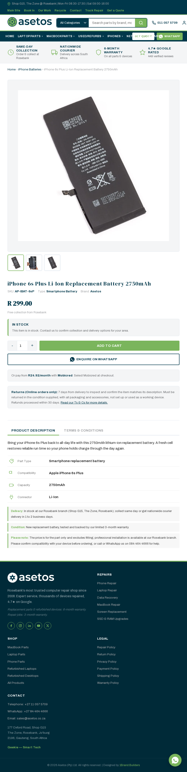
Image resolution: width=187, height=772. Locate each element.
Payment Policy (108, 668)
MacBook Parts (59, 36)
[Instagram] (20, 625)
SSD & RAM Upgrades (112, 618)
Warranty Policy (108, 683)
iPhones (114, 36)
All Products (16, 683)
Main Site (13, 10)
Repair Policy (106, 647)
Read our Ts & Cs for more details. (84, 402)
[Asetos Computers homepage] (30, 22)
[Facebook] (11, 625)
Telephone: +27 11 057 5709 (28, 704)
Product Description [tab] (33, 430)
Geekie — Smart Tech (24, 747)
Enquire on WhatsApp (96, 359)
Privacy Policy (107, 661)
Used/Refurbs (89, 36)
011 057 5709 (167, 22)
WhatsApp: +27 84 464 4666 (28, 711)
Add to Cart (109, 345)
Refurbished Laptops (22, 668)
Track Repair (94, 10)
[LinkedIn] (29, 625)
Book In (29, 10)
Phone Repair (106, 583)
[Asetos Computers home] (31, 578)
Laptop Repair (107, 590)
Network (134, 36)
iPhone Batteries (30, 69)
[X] (47, 625)
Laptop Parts (29, 36)
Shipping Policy (108, 675)
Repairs (154, 36)
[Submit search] (141, 22)
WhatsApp (172, 36)
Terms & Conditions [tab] (83, 430)
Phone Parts (16, 661)
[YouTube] (38, 625)
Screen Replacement (112, 611)
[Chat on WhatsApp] (175, 760)
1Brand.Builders (129, 765)
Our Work (44, 10)
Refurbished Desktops (23, 675)
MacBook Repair (108, 604)
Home (9, 36)
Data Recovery (107, 597)
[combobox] (112, 22)
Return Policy (106, 654)
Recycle (60, 10)
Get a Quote (115, 10)
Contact (75, 10)
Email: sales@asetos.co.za (26, 718)
